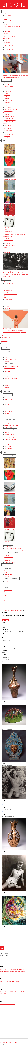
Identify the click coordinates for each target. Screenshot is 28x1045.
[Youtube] (6, 1005)
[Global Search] (2, 343)
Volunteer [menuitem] (6, 292)
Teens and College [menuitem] (8, 111)
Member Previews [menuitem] (8, 128)
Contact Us (2, 971)
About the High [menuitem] (6, 38)
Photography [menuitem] (7, 227)
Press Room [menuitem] (7, 42)
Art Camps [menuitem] (6, 105)
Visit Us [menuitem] (4, 13)
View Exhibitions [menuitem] (8, 231)
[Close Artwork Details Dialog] (11, 620)
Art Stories (5, 991)
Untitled (4, 612)
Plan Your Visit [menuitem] (7, 15)
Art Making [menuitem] (7, 98)
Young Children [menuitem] (7, 107)
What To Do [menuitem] (6, 79)
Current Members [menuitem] (8, 130)
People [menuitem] (5, 40)
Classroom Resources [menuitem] (9, 118)
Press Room (9, 969)
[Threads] (14, 1034)
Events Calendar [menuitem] (8, 84)
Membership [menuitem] (5, 281)
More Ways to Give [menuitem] (8, 295)
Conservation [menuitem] (7, 243)
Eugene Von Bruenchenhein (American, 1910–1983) (13, 616)
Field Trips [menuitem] (6, 114)
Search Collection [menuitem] (8, 238)
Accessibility (3, 1042)
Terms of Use (9, 1042)
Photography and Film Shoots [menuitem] (10, 36)
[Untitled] (14, 682)
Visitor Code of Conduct (19, 971)
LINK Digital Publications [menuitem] (10, 121)
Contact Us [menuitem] (6, 44)
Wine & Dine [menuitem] (7, 102)
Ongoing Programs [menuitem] (8, 86)
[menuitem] (14, 43)
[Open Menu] (2, 345)
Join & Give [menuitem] (6, 279)
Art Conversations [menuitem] (8, 96)
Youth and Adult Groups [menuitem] (9, 28)
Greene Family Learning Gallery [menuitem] (11, 109)
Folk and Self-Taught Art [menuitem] (9, 203)
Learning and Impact (20, 969)
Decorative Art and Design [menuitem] (10, 179)
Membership (3, 981)
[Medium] (5, 1005)
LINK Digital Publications (15, 991)
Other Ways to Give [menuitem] (7, 290)
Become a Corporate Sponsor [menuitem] (10, 294)
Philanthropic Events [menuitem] (8, 87)
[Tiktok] (3, 1005)
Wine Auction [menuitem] (7, 89)
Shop (1, 991)
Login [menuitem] (5, 47)
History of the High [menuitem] (8, 45)
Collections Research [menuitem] (9, 241)
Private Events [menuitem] (6, 33)
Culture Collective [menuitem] (8, 100)
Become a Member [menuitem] (8, 49)
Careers (14, 969)
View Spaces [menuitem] (7, 35)
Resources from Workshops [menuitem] (10, 120)
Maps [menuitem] (5, 19)
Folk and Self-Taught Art (15, 610)
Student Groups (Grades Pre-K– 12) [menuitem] (12, 26)
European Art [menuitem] (7, 191)
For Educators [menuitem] (6, 112)
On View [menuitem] (5, 229)
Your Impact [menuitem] (7, 301)
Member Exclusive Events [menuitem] (10, 125)
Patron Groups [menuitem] (7, 29)
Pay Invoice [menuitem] (7, 31)
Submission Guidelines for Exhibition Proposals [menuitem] (14, 234)
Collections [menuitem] (5, 143)
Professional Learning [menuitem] (9, 116)
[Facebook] (0, 1005)
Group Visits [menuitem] (5, 24)
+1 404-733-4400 (4, 959)
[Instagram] (2, 1005)
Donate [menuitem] (4, 297)
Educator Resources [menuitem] (8, 240)
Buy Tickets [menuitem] (7, 51)
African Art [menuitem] (6, 155)
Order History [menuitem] (7, 52)
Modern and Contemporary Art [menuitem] (11, 215)
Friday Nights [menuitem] (7, 95)
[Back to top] (2, 944)
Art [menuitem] (4, 140)
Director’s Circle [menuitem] (8, 286)
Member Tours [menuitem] (7, 127)
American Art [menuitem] (7, 167)
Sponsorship (8, 981)
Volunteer (17, 981)
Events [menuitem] (4, 82)
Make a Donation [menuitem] (8, 299)
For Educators (3, 993)
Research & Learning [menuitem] (7, 236)
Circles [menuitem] (5, 285)
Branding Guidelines (9, 971)
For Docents (24, 991)
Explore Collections (6, 610)
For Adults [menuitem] (5, 93)
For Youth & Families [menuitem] (7, 104)
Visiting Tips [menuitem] (7, 22)
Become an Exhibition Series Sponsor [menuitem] (12, 233)
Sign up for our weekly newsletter (7, 1004)
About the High (3, 969)
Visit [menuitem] (4, 11)
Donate (13, 981)
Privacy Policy (15, 1042)
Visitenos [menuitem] (6, 17)
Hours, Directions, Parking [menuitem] (10, 20)
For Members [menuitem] (6, 123)
